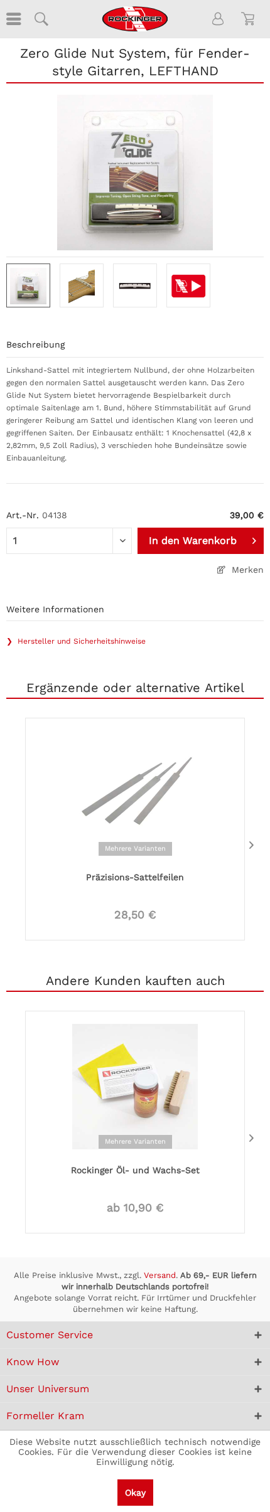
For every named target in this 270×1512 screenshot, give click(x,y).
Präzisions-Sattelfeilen (135, 877)
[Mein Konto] (218, 18)
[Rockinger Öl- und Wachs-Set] (135, 1085)
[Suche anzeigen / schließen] (40, 18)
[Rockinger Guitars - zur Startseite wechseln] (135, 18)
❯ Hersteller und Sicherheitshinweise (76, 641)
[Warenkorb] (249, 18)
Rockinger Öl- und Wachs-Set (135, 1170)
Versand (160, 1275)
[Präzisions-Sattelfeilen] (135, 792)
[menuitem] (12, 18)
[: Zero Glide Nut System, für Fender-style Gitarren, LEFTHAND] (28, 285)
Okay (135, 1493)
